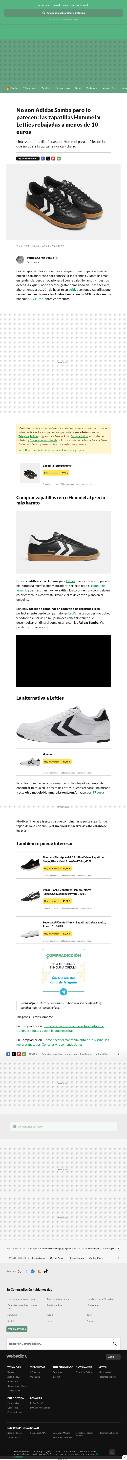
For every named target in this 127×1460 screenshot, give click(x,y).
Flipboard (53, 158)
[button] (42, 258)
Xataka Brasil (13, 1437)
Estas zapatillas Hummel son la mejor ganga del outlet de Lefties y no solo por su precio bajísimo (70, 1248)
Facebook (43, 158)
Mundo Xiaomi (14, 1390)
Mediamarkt (92, 88)
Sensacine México (61, 1433)
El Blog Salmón (37, 1403)
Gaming (14, 88)
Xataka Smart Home (17, 1386)
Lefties (73, 289)
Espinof (56, 1376)
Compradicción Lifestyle (43, 440)
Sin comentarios (29, 158)
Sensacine (58, 1372)
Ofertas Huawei (76, 1258)
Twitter (48, 158)
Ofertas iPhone (96, 1258)
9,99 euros (35, 299)
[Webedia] (16, 1356)
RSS (39, 1270)
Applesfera (12, 1381)
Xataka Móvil (13, 1376)
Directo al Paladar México (84, 1434)
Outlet (78, 88)
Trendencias (86, 1054)
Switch (10, 1321)
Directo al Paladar (84, 1372)
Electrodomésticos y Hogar (21, 1299)
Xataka (10, 1372)
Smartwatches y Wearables (100, 1299)
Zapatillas (46, 88)
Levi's (72, 613)
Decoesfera (12, 1407)
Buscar (115, 1344)
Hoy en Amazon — (57, 761)
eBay (89, 1314)
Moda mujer (93, 1305)
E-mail (59, 158)
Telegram (24, 436)
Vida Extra (35, 1376)
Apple (50, 1314)
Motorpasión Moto (107, 1376)
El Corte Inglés (30, 88)
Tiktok (45, 1270)
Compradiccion (14, 1412)
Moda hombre (54, 1305)
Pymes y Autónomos (40, 1407)
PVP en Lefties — (56, 473)
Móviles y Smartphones (59, 1299)
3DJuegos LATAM (38, 1433)
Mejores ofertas (110, 88)
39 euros (98, 792)
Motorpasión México (108, 1433)
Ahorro (90, 1321)
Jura (49, 1321)
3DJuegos (35, 1372)
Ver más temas (17, 1329)
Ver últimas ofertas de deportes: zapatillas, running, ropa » (51, 450)
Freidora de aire (62, 88)
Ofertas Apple (57, 1258)
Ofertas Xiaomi (38, 1258)
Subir (111, 1357)
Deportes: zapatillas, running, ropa (59, 1054)
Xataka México (14, 1433)
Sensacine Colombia (62, 1437)
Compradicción (79, 436)
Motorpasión (105, 1372)
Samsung (12, 1314)
